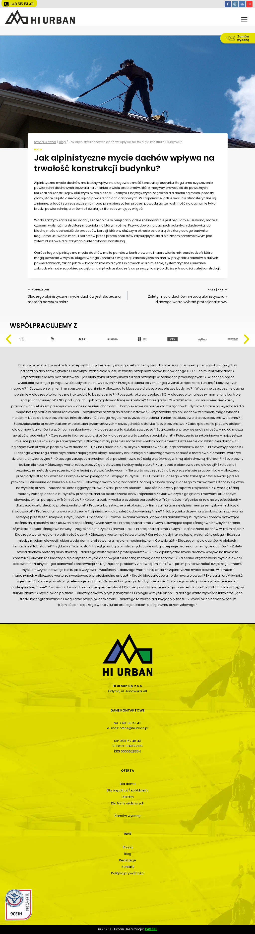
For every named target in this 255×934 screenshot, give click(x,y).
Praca (127, 847)
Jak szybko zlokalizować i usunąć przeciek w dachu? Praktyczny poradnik (181, 447)
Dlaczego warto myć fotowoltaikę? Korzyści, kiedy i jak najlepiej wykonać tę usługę (157, 534)
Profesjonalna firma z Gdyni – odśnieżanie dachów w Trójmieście (189, 528)
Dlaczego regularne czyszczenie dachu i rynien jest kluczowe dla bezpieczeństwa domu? (167, 417)
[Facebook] (228, 4)
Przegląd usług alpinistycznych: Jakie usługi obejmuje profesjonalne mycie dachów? (160, 546)
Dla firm (128, 796)
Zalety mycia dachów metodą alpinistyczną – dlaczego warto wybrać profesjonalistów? (188, 296)
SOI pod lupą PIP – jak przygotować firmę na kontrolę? (102, 400)
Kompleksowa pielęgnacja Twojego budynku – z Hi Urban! (113, 476)
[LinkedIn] (242, 4)
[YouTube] (249, 4)
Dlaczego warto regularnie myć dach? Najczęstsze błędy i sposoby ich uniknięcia (80, 453)
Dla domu (127, 783)
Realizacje (127, 860)
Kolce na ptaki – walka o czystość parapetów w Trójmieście (133, 499)
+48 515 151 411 (130, 723)
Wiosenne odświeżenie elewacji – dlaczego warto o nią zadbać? (83, 482)
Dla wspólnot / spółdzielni (127, 790)
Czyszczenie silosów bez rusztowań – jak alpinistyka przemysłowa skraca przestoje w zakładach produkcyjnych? (112, 377)
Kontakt (128, 866)
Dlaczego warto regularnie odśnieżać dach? (51, 534)
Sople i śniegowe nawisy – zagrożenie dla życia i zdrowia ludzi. (82, 528)
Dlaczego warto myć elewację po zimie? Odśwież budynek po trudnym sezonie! (101, 581)
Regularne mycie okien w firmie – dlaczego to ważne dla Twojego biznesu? (126, 599)
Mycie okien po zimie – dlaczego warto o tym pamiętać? (85, 593)
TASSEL (151, 929)
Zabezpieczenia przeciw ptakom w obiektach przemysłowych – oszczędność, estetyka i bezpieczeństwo (99, 423)
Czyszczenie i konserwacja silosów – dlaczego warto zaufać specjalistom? (112, 435)
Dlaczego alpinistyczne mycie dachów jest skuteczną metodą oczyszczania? (74, 296)
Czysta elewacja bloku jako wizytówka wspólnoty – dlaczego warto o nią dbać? (101, 569)
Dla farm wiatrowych (127, 803)
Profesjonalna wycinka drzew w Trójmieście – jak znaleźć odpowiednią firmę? (99, 511)
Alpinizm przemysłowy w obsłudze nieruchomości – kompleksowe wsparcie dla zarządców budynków (119, 406)
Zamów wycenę (127, 815)
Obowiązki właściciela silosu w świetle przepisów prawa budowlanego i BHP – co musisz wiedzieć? (151, 371)
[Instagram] (235, 4)
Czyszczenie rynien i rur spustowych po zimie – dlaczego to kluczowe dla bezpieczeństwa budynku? (110, 388)
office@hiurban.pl (134, 728)
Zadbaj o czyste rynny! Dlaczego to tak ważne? (177, 482)
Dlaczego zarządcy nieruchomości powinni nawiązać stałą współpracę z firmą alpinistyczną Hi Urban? (138, 458)
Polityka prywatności (127, 873)
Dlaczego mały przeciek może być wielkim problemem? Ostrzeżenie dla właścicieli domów (160, 441)
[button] (8, 339)
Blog (38, 149)
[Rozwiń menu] (244, 17)
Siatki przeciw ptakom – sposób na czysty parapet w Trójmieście (158, 487)
